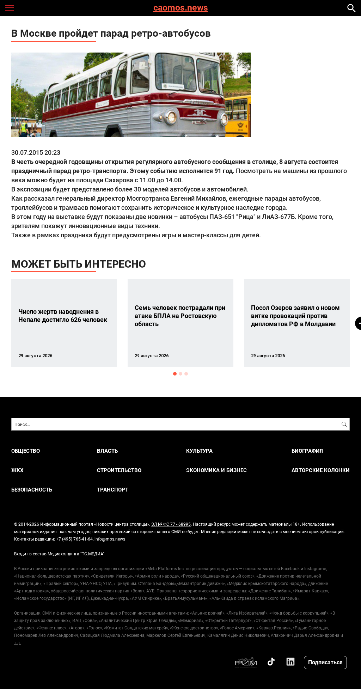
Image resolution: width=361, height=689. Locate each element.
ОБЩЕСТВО (25, 450)
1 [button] (175, 374)
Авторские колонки (321, 470)
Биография (307, 450)
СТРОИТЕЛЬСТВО (119, 470)
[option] (64, 323)
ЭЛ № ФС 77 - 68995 (171, 524)
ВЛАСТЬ (107, 450)
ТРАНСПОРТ (112, 489)
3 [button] (186, 374)
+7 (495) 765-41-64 (74, 539)
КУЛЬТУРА (199, 450)
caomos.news (180, 8)
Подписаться (325, 662)
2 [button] (180, 374)
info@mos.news (109, 539)
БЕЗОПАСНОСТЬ (31, 489)
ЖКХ (17, 470)
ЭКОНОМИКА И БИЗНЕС (216, 470)
